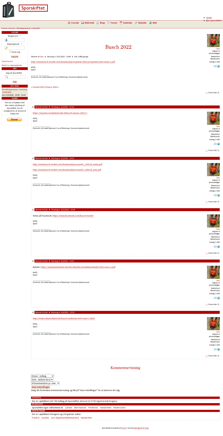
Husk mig (15, 52)
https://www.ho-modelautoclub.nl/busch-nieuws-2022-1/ (60, 113)
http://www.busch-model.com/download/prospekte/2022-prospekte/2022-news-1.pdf (73, 61)
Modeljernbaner (24, 28)
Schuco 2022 (51, 87)
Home (4, 28)
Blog (102, 22)
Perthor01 (93, 407)
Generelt (36, 28)
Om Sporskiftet (214, 20)
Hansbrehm (105, 407)
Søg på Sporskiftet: (14, 73)
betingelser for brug (141, 428)
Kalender (127, 22)
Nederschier (119, 407)
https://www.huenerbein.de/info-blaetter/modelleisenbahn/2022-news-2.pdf (78, 267)
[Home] (25, 17)
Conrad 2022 (38, 87)
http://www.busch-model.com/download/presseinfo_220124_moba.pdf (67, 164)
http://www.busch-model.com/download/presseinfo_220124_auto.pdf (67, 169)
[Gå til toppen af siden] (218, 92)
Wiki (155, 22)
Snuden (45, 417)
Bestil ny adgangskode (12, 65)
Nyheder (142, 22)
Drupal (123, 428)
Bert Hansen (80, 407)
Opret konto (7, 61)
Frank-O (36, 417)
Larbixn (68, 407)
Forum (114, 22)
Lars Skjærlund (58, 417)
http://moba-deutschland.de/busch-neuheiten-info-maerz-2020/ (64, 318)
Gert (218, 49)
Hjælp (209, 17)
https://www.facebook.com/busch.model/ (73, 215)
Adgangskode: (14, 44)
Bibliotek (89, 22)
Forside (75, 22)
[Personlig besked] (215, 67)
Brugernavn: (14, 36)
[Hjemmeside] (218, 67)
